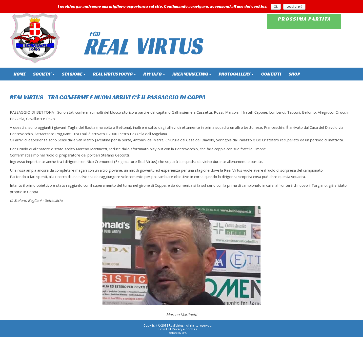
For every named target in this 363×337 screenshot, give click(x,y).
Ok (276, 6)
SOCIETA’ (42, 74)
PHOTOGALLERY (235, 74)
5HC (184, 333)
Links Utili (165, 329)
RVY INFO (152, 74)
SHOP (294, 74)
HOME (20, 74)
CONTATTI (271, 74)
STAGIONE (72, 74)
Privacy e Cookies (184, 329)
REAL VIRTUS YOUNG (113, 74)
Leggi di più (294, 6)
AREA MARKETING (190, 74)
